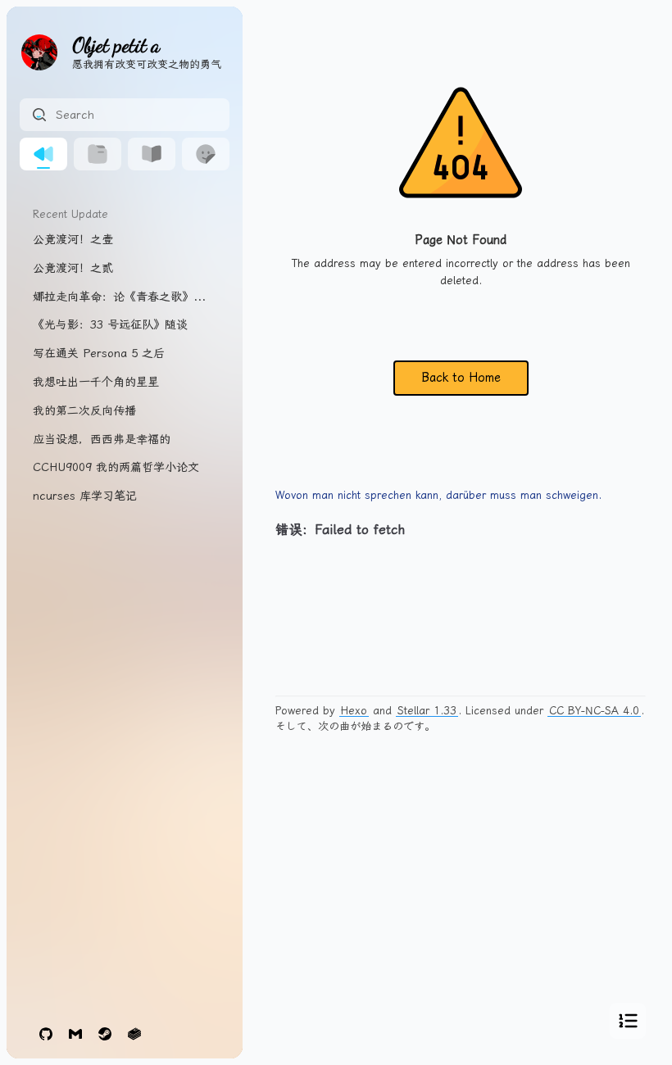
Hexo (354, 711)
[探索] (205, 154)
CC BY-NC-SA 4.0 (594, 711)
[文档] (97, 154)
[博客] (43, 154)
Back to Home (461, 377)
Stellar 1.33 (426, 711)
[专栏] (151, 154)
